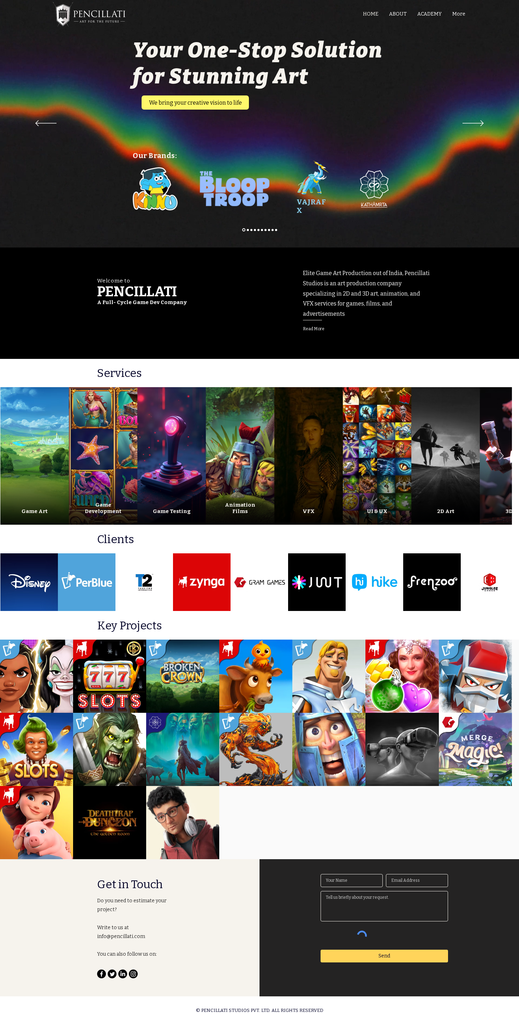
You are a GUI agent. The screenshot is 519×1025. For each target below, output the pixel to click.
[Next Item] (508, 456)
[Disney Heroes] (247, 230)
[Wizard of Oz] (276, 230)
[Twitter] (112, 977)
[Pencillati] (243, 230)
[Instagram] (133, 977)
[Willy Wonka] (269, 230)
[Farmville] (262, 230)
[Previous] (45, 123)
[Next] (473, 123)
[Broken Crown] (255, 230)
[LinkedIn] (122, 977)
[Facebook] (101, 977)
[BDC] (273, 230)
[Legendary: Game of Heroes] (251, 230)
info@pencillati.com (121, 940)
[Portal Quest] (258, 230)
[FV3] (265, 230)
